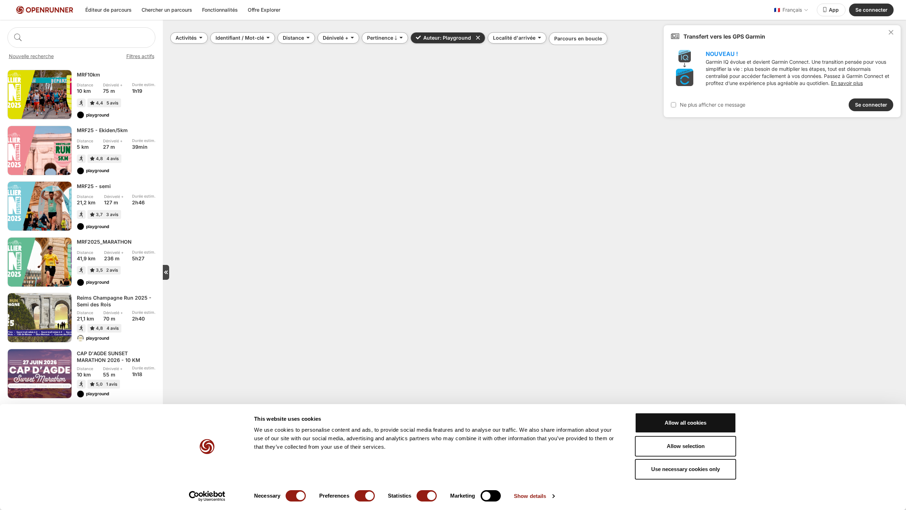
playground (97, 115)
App (834, 10)
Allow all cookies (685, 423)
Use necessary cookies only (685, 469)
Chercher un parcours (167, 10)
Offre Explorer (264, 10)
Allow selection (686, 446)
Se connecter (871, 10)
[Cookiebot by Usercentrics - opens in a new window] (207, 496)
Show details (530, 496)
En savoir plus (847, 83)
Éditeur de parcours (108, 10)
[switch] (365, 496)
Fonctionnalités (220, 10)
